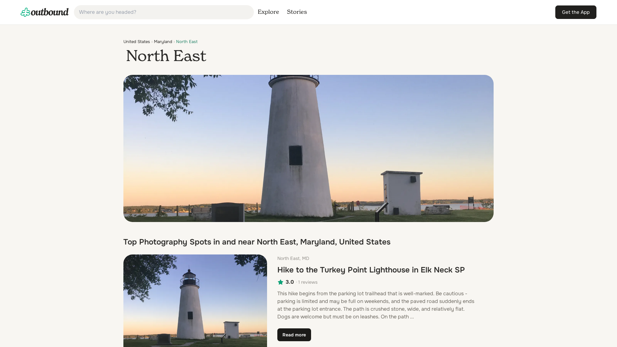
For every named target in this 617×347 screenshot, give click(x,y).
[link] (45, 12)
